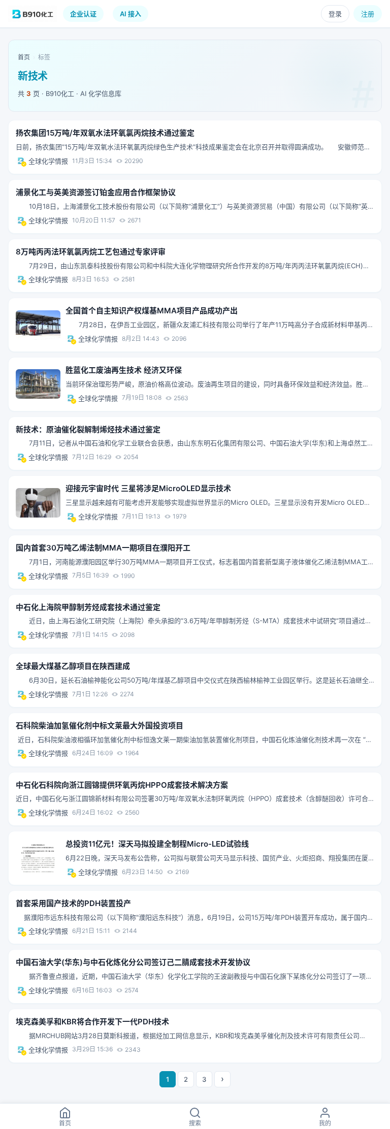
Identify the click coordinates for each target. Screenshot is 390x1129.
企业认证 (83, 14)
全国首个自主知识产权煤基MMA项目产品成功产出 (152, 310)
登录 (335, 14)
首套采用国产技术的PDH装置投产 (73, 903)
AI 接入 (130, 14)
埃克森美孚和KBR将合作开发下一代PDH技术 (92, 1021)
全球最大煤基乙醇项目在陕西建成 (73, 666)
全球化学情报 (48, 161)
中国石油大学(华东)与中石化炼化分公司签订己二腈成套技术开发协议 (133, 962)
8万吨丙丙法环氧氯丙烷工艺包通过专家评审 (91, 251)
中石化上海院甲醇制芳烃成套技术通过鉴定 (88, 607)
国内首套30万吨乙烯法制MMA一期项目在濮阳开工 (103, 548)
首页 (24, 57)
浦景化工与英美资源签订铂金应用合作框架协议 (96, 192)
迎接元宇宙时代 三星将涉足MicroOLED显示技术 (148, 488)
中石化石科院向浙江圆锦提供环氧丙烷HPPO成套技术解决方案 (122, 785)
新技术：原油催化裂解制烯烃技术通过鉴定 (88, 429)
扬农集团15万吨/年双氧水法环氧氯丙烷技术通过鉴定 (105, 133)
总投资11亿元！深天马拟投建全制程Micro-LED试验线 (157, 844)
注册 (367, 14)
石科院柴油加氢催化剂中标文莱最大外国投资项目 (99, 725)
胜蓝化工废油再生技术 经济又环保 (124, 370)
